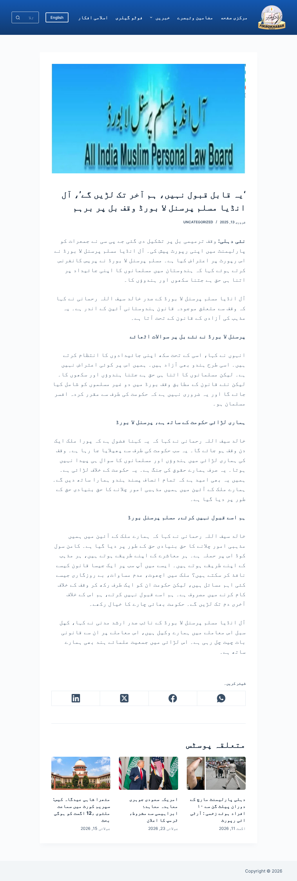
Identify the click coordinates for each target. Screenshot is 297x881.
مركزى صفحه (234, 17)
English (57, 17)
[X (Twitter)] (124, 698)
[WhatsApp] (221, 698)
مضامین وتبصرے (195, 17)
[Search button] (17, 17)
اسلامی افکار (93, 17)
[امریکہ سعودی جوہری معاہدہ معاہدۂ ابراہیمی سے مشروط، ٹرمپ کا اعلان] (148, 773)
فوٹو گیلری (129, 17)
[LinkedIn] (75, 698)
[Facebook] (172, 698)
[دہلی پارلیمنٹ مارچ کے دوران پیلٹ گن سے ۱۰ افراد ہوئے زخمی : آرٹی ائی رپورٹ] (216, 773)
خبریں (162, 17)
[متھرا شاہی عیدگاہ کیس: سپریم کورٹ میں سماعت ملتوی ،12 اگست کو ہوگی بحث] (80, 773)
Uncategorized (198, 222)
